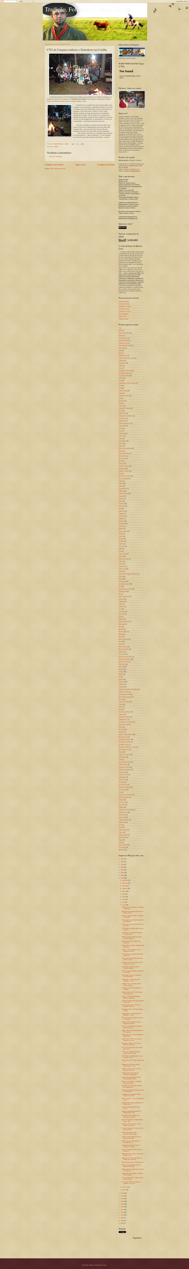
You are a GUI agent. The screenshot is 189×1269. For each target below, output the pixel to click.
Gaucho (121, 571)
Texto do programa (124, 797)
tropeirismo (122, 822)
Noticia (56, 146)
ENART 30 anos (123, 493)
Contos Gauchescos (124, 423)
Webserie (121, 850)
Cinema (121, 406)
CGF (120, 388)
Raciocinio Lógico (124, 724)
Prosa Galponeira (123, 314)
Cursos (121, 443)
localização (122, 611)
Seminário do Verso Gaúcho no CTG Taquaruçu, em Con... (132, 963)
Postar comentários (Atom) (57, 168)
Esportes (121, 513)
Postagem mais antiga (106, 165)
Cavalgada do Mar (124, 375)
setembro (125, 888)
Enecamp (121, 498)
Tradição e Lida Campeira (126, 809)
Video (120, 842)
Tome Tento (122, 804)
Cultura (121, 438)
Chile (120, 398)
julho (123, 894)
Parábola (121, 687)
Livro (120, 609)
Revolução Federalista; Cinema (127, 747)
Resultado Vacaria (124, 744)
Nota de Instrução (124, 661)
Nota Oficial (122, 664)
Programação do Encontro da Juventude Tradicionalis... (130, 1073)
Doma (120, 473)
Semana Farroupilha (124, 769)
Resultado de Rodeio (124, 739)
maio (123, 899)
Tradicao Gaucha (123, 319)
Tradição (121, 807)
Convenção (122, 426)
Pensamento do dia (124, 694)
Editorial (121, 483)
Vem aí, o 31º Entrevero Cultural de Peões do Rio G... (132, 1026)
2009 (122, 1217)
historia (121, 576)
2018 (122, 1193)
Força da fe (122, 566)
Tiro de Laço (122, 802)
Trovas (121, 827)
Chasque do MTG (124, 395)
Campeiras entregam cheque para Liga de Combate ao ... (133, 1090)
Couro (120, 431)
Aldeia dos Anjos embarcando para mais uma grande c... (132, 937)
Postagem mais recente (54, 165)
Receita (121, 727)
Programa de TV (123, 719)
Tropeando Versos (124, 820)
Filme (120, 551)
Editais (121, 481)
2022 (122, 870)
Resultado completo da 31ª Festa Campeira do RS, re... (131, 1044)
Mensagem (122, 624)
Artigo (120, 350)
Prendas (121, 714)
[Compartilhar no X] (80, 144)
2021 (122, 872)
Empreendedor (123, 488)
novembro (125, 883)
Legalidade (122, 601)
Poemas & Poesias (124, 702)
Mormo (121, 636)
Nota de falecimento (124, 659)
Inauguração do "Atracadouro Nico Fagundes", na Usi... (131, 1014)
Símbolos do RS (123, 774)
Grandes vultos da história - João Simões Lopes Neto (131, 1124)
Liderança (121, 606)
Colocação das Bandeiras (126, 416)
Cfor (120, 385)
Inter (120, 586)
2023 (122, 867)
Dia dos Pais (122, 458)
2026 (122, 859)
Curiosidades (122, 441)
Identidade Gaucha (124, 584)
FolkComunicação (124, 559)
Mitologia (121, 634)
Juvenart (121, 599)
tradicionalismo (123, 812)
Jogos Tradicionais (124, 596)
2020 (122, 875)
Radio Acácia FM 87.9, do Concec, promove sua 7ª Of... (132, 1039)
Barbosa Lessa (123, 355)
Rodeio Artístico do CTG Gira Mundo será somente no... (132, 992)
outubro (124, 886)
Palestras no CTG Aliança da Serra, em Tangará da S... (132, 1086)
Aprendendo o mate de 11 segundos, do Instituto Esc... (132, 933)
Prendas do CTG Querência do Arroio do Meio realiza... (132, 958)
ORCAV (121, 674)
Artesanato (122, 348)
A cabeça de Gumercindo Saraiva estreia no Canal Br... (131, 1095)
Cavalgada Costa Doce (125, 370)
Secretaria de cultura (124, 762)
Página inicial (80, 165)
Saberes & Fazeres (124, 754)
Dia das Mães (122, 456)
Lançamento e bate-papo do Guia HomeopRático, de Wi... (131, 1077)
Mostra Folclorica (123, 639)
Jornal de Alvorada (124, 309)
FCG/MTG (122, 516)
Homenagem (122, 581)
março (124, 905)
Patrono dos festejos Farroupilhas (128, 689)
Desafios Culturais (124, 453)
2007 (122, 1223)
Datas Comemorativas (125, 448)
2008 (122, 1220)
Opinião (121, 671)
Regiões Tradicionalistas (126, 734)
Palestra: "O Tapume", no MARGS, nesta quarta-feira (132, 1082)
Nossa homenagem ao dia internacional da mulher (129, 1133)
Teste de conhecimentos (126, 794)
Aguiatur (121, 335)
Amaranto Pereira (124, 340)
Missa (120, 626)
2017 (122, 1196)
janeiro (124, 1189)
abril (123, 902)
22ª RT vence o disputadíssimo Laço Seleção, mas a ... (132, 1056)
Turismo (121, 832)
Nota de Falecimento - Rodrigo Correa (132, 1162)
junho (124, 896)
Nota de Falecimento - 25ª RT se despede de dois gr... (131, 1005)
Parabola (121, 684)
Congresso (122, 421)
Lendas (121, 604)
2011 (122, 1212)
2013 (122, 1207)
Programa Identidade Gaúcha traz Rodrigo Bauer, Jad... (131, 1111)
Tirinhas (121, 800)
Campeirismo (122, 363)
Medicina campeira (124, 621)
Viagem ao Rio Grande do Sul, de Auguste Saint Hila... (131, 950)
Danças (121, 446)
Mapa (120, 616)
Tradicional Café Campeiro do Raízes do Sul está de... (132, 1174)
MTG (120, 641)
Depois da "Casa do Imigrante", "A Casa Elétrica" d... (131, 1141)
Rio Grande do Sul (124, 749)
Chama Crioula (123, 390)
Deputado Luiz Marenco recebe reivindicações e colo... (130, 1065)
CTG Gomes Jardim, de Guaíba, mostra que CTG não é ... (131, 1052)
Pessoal (121, 699)
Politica (121, 707)
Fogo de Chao (123, 554)
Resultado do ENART (125, 742)
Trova (120, 825)
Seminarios (122, 772)
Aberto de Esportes (124, 333)
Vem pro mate (123, 837)
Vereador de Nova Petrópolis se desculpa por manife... (131, 1116)
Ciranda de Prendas (124, 408)
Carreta (121, 365)
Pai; (120, 677)
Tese (120, 792)
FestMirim (121, 541)
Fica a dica (122, 546)
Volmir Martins (123, 845)
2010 (122, 1215)
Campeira (121, 360)
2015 (122, 1201)
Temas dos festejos (124, 787)
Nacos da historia (124, 649)
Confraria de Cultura (124, 304)
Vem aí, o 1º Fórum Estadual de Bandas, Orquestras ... (131, 997)
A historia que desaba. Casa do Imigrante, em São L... (131, 1146)
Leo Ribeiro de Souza (125, 311)
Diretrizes (121, 463)
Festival (121, 539)
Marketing (121, 619)
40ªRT (120, 330)
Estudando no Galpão (125, 306)
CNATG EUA (122, 413)
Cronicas (121, 436)
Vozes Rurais (122, 847)
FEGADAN (122, 523)
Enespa (121, 501)
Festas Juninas (123, 531)
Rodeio (121, 752)
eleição (121, 486)
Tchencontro (122, 779)
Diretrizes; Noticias (124, 466)
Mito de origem (123, 631)
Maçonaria (122, 614)
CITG (120, 411)
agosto (124, 891)
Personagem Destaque (125, 697)
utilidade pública (123, 835)
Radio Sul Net (122, 316)
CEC (120, 380)
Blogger (104, 1265)
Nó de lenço (122, 654)
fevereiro (124, 1187)
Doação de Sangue (124, 471)
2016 (122, 1198)
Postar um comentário (55, 156)
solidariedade (122, 777)
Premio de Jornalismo (125, 712)
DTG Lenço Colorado (125, 476)
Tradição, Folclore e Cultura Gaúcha (88, 9)
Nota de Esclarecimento (125, 656)
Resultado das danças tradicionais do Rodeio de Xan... (132, 912)
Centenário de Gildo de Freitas (127, 383)
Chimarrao (121, 400)
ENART (121, 491)
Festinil (121, 533)
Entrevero (121, 503)
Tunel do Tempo (123, 830)
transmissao (122, 815)
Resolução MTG (123, 737)
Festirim (121, 536)
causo (120, 368)
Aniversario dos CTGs (125, 345)
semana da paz (123, 764)
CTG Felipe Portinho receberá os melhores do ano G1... (131, 1182)
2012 (122, 1209)
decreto (121, 451)
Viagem (121, 840)
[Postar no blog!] (78, 144)
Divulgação (122, 468)
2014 (122, 1204)
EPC (120, 508)
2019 (122, 878)
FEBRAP (121, 518)
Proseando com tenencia (126, 722)
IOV (120, 594)
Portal (120, 709)
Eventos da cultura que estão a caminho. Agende (131, 967)
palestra (121, 679)
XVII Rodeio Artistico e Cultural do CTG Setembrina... (131, 975)
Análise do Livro (123, 343)
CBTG (120, 378)
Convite (121, 428)
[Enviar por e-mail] (76, 144)
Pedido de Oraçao (124, 692)
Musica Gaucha (123, 646)
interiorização (122, 591)
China (120, 403)
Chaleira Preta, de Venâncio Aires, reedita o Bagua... (131, 984)
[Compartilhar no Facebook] (82, 144)
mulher (120, 644)
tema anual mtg (123, 784)
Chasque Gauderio (124, 301)
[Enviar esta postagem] (72, 144)
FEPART (121, 528)
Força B (121, 564)
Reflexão (121, 732)
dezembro (125, 880)
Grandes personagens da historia (128, 574)
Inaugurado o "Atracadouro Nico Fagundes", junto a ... (131, 980)
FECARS (121, 521)
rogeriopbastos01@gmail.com (131, 169)
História (121, 579)
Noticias (121, 669)
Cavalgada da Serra (124, 373)
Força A (121, 561)
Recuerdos (122, 729)
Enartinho (121, 496)
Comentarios (122, 418)
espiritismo (122, 511)
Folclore (121, 556)
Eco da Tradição (123, 478)
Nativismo (121, 651)
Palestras (121, 682)
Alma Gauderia (123, 338)
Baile (120, 353)
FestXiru (121, 544)
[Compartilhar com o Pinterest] (84, 144)
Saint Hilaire (122, 757)
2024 (122, 864)
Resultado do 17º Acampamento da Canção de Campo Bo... (132, 1158)
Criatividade (122, 433)
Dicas (120, 461)
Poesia (121, 704)
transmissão (122, 817)
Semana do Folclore (124, 767)
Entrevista (121, 506)
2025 (122, 861)
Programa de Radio (124, 717)
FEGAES (121, 526)
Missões (121, 629)
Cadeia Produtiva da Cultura (127, 358)
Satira (120, 759)
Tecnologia (122, 782)
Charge (121, 393)
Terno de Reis (122, 789)
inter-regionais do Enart (125, 589)
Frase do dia (122, 569)
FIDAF (120, 549)
